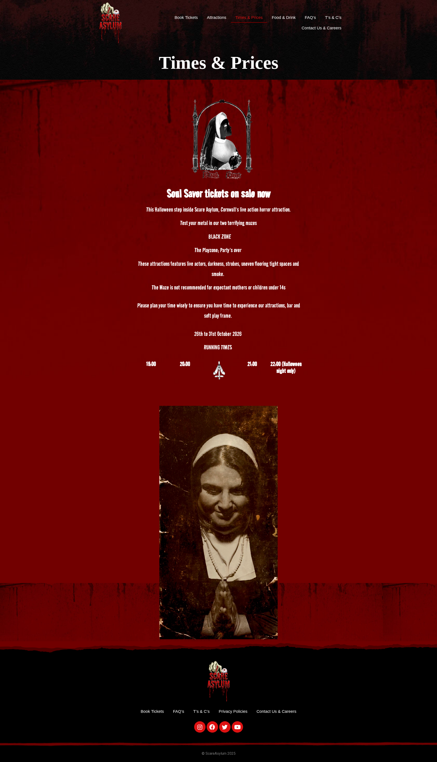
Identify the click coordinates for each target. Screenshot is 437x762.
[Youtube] (237, 727)
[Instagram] (200, 727)
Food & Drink (284, 17)
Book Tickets (186, 17)
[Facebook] (212, 727)
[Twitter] (225, 727)
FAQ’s (310, 17)
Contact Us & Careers (321, 28)
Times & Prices (249, 17)
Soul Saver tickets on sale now (218, 193)
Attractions (216, 17)
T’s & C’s (333, 17)
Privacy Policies (233, 711)
